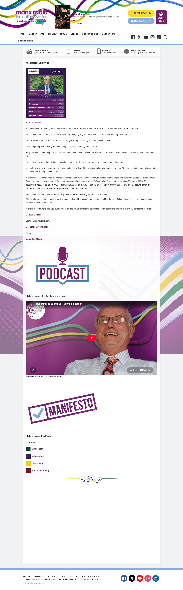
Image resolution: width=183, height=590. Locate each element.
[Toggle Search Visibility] (165, 37)
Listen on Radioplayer (81, 53)
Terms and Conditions (35, 579)
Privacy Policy (89, 576)
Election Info (108, 33)
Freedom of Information (65, 579)
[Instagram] (152, 37)
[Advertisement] (91, 521)
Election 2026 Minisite (35, 576)
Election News (25, 40)
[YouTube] (146, 37)
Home (21, 33)
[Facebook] (133, 37)
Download (80, 23)
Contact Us (70, 576)
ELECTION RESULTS (57, 33)
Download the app (109, 53)
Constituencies (90, 33)
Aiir (43, 584)
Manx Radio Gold (81, 14)
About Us (55, 576)
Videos (74, 33)
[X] (140, 37)
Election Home (36, 33)
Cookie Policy (90, 579)
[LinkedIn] (159, 37)
